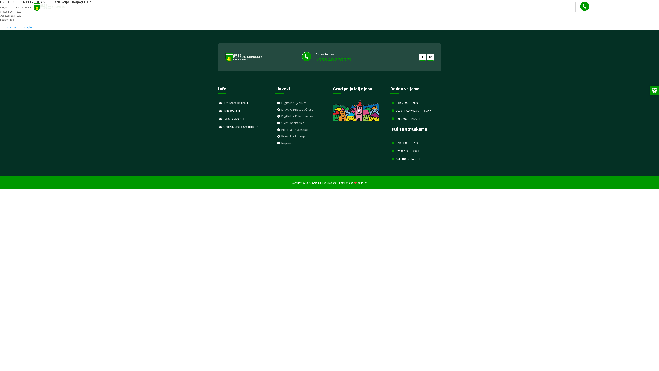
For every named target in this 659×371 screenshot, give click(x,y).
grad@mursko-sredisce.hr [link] (240, 127)
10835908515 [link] (231, 111)
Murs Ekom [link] (493, 7)
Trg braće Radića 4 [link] (235, 103)
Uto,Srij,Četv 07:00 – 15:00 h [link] (413, 111)
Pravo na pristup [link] (293, 136)
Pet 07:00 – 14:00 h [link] (408, 119)
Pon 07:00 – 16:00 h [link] (408, 103)
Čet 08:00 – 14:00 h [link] (408, 159)
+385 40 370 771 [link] (608, 9)
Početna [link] (416, 7)
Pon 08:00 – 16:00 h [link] (408, 143)
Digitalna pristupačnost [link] (298, 116)
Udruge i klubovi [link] (470, 7)
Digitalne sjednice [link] (294, 103)
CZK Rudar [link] (558, 7)
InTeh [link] (364, 182)
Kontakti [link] (540, 7)
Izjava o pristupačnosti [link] (297, 109)
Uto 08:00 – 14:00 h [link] (408, 151)
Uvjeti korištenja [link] (292, 123)
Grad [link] (446, 7)
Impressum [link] (289, 143)
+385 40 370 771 (333, 60)
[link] (49, 6)
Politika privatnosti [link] (294, 130)
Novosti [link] (432, 7)
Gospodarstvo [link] (516, 7)
